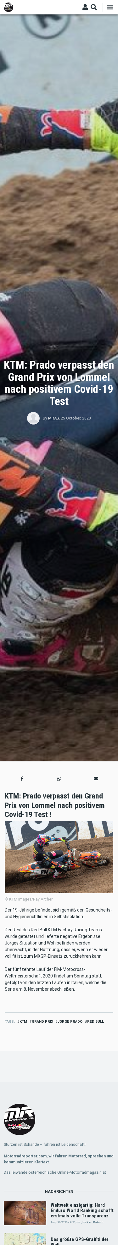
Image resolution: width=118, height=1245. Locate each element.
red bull (95, 1022)
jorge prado (70, 1022)
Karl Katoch (95, 1222)
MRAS (53, 418)
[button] (22, 778)
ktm (23, 1022)
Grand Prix (42, 1022)
